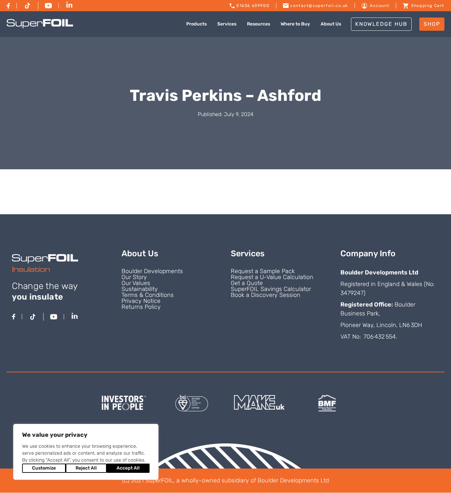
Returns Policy (141, 306)
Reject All (86, 468)
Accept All (128, 468)
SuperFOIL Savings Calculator (271, 289)
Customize (44, 468)
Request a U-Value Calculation (272, 277)
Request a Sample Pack (263, 271)
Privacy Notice (140, 301)
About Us (331, 24)
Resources (258, 24)
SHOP (432, 24)
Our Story (134, 277)
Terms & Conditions (147, 295)
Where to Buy (295, 24)
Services (226, 24)
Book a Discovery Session (265, 295)
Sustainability (139, 289)
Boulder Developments (152, 271)
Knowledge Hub (381, 24)
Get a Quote (247, 283)
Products (196, 24)
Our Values (135, 283)
